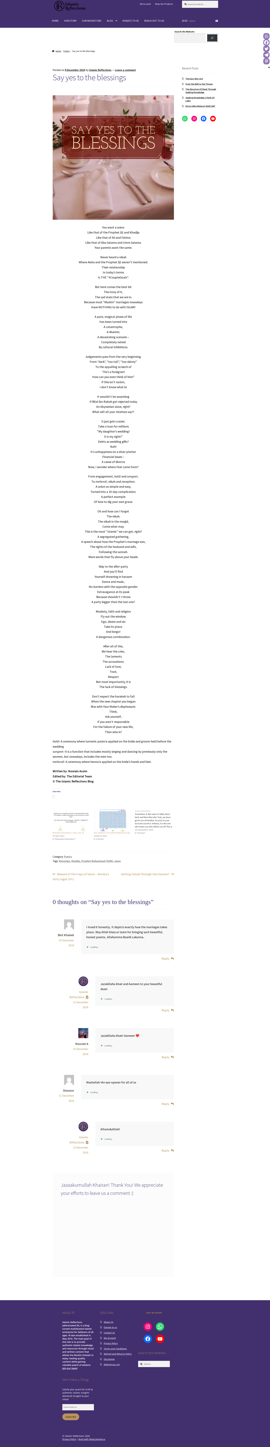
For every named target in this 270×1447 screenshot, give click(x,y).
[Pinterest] (266, 61)
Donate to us (110, 1327)
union (117, 861)
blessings (64, 861)
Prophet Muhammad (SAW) (97, 861)
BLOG (110, 20)
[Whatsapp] (266, 36)
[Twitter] (266, 49)
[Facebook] (266, 42)
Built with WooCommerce (92, 1439)
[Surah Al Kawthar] (155, 821)
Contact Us (109, 1332)
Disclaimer (109, 1359)
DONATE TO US (130, 20)
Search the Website (185, 31)
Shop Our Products (164, 4)
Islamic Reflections (100, 70)
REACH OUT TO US (154, 20)
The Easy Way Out (194, 78)
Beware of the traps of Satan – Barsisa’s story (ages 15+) (81, 876)
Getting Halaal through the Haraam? (145, 874)
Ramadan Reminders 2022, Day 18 (68, 832)
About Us (108, 1322)
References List (112, 1364)
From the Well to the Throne (199, 84)
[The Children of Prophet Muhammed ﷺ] (113, 820)
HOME (55, 20)
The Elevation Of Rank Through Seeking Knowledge (200, 91)
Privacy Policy (111, 1343)
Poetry (66, 51)
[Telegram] (266, 55)
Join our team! (70, 1368)
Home (58, 51)
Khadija (75, 861)
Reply (165, 958)
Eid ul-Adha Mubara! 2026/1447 (200, 106)
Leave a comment (125, 70)
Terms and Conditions (115, 1348)
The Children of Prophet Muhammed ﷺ (112, 832)
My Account (145, 4)
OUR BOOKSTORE (91, 20)
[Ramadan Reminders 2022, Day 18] (72, 820)
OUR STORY (70, 20)
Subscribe (70, 1416)
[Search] (212, 38)
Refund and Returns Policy (118, 1353)
